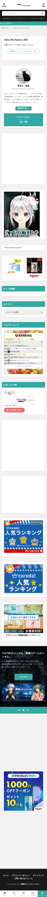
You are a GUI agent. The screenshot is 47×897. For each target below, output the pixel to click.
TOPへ (42, 895)
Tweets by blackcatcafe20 (13, 248)
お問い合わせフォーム (23, 878)
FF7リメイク (22, 18)
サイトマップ (38, 875)
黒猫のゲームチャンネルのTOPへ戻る (23, 51)
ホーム (6, 875)
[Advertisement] (23, 158)
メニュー (23, 895)
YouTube (23, 677)
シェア (14, 895)
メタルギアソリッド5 (9, 18)
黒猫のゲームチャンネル (30, 884)
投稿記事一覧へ (22, 108)
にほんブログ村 (9, 405)
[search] (42, 13)
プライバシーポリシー (21, 875)
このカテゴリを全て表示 (23, 366)
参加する (39, 368)
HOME (6, 28)
